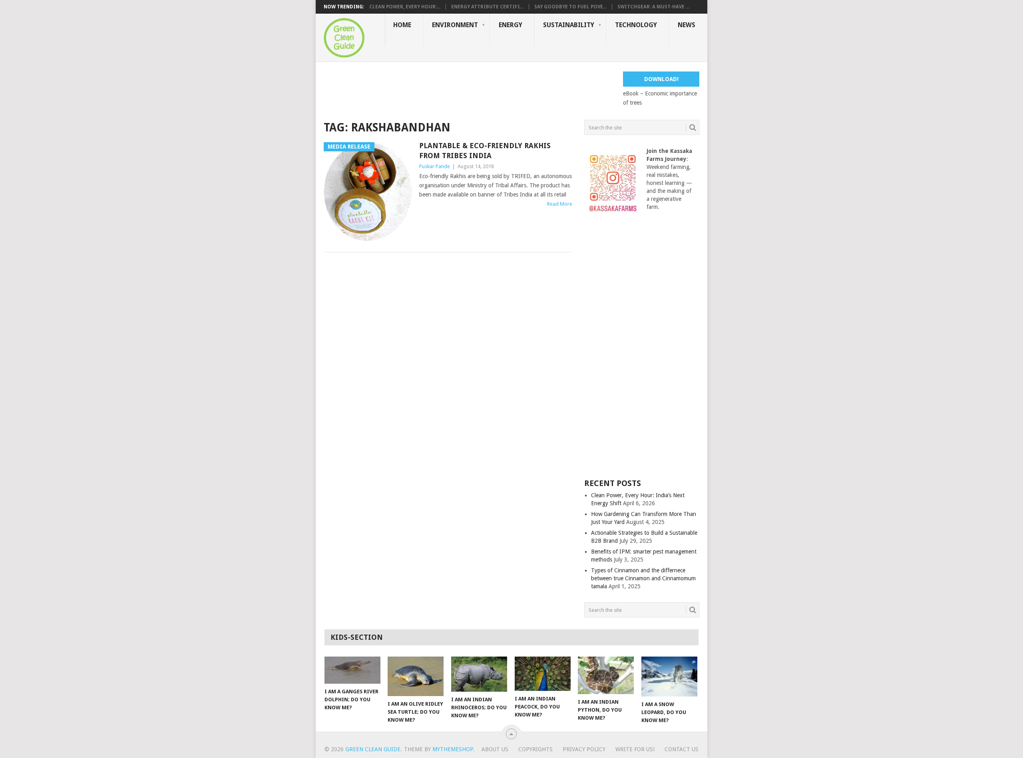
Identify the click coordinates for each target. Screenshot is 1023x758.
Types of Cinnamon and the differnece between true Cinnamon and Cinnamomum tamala (643, 578)
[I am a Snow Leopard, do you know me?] (669, 676)
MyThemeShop (452, 749)
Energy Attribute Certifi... (487, 7)
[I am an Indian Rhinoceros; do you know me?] (479, 674)
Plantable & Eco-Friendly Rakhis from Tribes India (485, 150)
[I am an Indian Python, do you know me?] (606, 675)
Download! (661, 79)
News (686, 25)
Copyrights (535, 749)
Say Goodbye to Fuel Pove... (570, 7)
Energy (510, 25)
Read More (559, 204)
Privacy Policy (584, 749)
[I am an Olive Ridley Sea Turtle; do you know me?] (416, 676)
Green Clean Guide (372, 749)
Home (402, 25)
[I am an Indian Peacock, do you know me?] (543, 674)
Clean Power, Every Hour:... (404, 7)
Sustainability (568, 25)
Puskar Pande (434, 166)
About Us (495, 749)
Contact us (682, 749)
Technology (636, 25)
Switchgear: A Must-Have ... (653, 7)
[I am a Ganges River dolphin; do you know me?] (352, 670)
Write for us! (635, 749)
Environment (455, 25)
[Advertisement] (469, 89)
